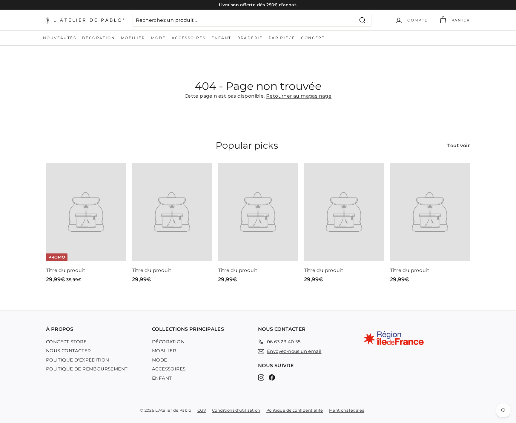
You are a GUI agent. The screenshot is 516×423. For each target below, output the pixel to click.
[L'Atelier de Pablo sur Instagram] (261, 377)
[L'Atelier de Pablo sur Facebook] (272, 377)
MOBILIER (133, 38)
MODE (158, 38)
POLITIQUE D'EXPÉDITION (77, 360)
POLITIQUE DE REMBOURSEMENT (87, 369)
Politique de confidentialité (294, 410)
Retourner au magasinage (298, 96)
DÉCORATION (98, 38)
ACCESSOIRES (188, 38)
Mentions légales (346, 410)
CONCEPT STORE (66, 341)
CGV (201, 410)
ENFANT (221, 38)
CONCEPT (313, 38)
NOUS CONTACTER (68, 350)
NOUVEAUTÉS (59, 38)
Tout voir (458, 145)
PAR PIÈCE (282, 38)
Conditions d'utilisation (236, 410)
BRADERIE (250, 38)
